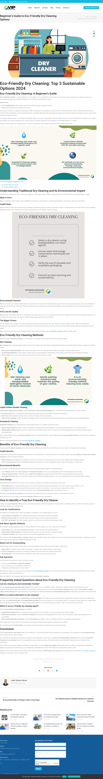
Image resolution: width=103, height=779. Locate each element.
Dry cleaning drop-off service (10, 184)
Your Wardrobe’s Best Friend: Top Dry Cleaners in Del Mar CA (53, 725)
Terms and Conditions (74, 776)
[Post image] (4, 717)
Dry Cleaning (41, 659)
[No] (101, 776)
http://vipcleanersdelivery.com (18, 683)
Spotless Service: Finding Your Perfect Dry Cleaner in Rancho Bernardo (19, 726)
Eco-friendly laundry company (10, 187)
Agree (64, 776)
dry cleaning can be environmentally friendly (16, 587)
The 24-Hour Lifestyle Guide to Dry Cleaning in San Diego (52, 716)
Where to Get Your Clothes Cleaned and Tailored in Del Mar (86, 716)
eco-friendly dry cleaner (41, 571)
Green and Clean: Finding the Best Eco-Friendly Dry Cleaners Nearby (85, 726)
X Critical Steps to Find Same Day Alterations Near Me (18, 716)
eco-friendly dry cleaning (54, 331)
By (49, 659)
